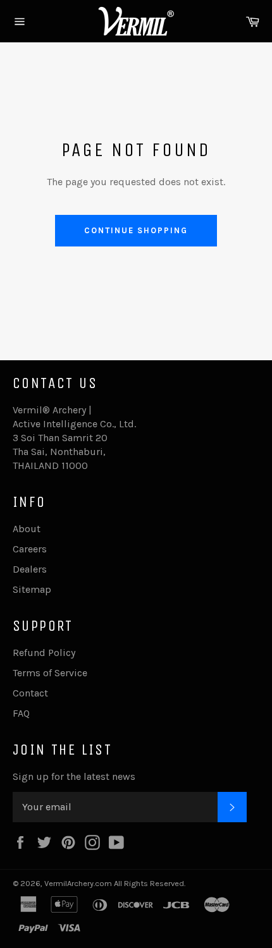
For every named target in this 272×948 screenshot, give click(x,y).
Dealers (30, 569)
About (26, 529)
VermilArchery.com (78, 883)
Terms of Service (50, 673)
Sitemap (32, 589)
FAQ (21, 713)
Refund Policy (44, 653)
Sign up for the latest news (74, 776)
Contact (30, 693)
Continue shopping (135, 230)
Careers (30, 549)
